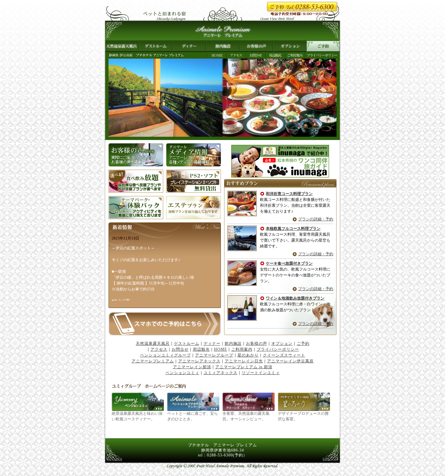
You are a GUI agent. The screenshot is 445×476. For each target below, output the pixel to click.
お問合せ (256, 55)
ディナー (189, 46)
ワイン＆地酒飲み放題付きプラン (295, 298)
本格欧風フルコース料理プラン (293, 228)
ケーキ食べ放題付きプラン (289, 263)
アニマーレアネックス (199, 361)
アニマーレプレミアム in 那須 (243, 367)
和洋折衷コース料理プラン (289, 193)
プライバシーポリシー (322, 55)
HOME (217, 55)
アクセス (236, 55)
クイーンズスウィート (284, 355)
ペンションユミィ (182, 373)
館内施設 (222, 46)
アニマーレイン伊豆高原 (290, 361)
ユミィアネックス (220, 373)
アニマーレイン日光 (244, 361)
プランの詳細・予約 (315, 219)
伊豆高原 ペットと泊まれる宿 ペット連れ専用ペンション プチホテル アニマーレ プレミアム (222, 30)
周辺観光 (275, 55)
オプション (290, 46)
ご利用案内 (295, 55)
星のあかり (248, 355)
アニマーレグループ (214, 355)
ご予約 (323, 46)
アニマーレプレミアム (153, 361)
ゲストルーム (155, 46)
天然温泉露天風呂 (122, 46)
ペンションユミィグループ (165, 355)
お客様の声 (256, 46)
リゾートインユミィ (261, 373)
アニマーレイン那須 (192, 367)
